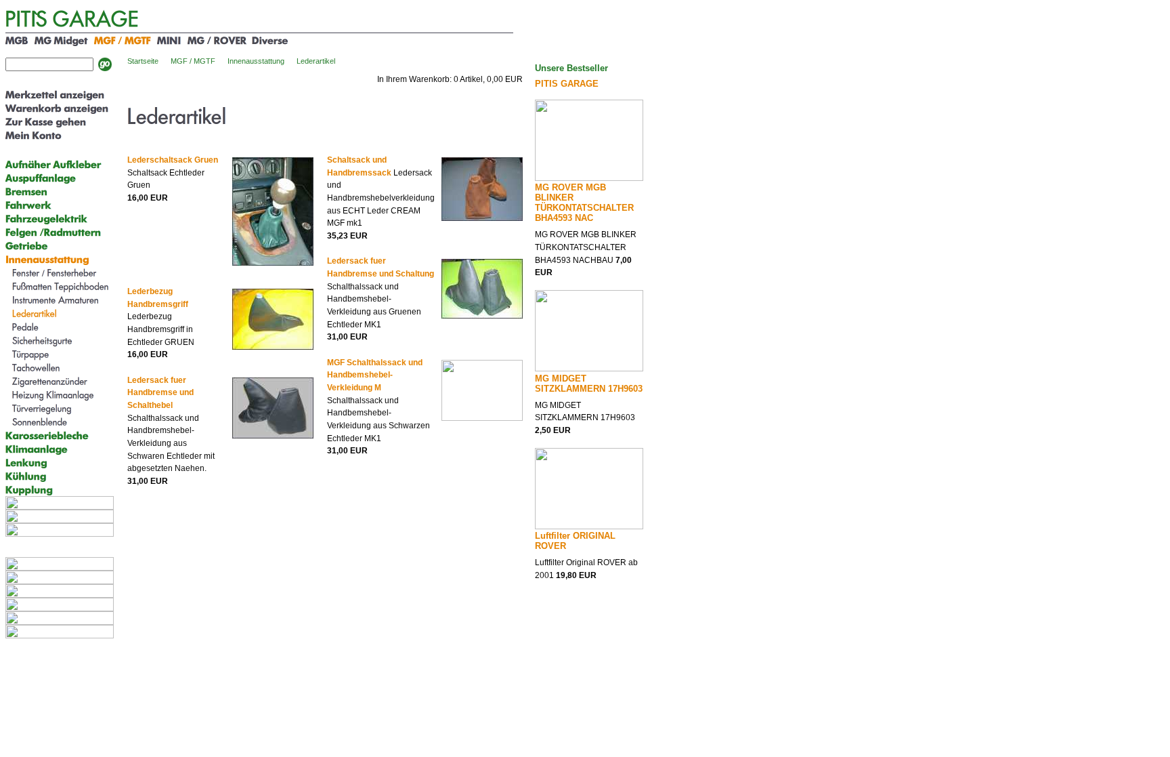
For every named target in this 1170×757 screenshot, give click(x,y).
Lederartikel (316, 61)
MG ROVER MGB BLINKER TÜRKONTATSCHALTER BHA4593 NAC (584, 202)
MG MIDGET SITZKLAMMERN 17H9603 (589, 383)
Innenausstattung (256, 61)
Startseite (142, 61)
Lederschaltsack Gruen (172, 160)
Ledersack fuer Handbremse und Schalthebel (160, 392)
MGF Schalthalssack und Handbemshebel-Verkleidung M (374, 375)
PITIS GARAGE (567, 84)
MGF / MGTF (193, 61)
